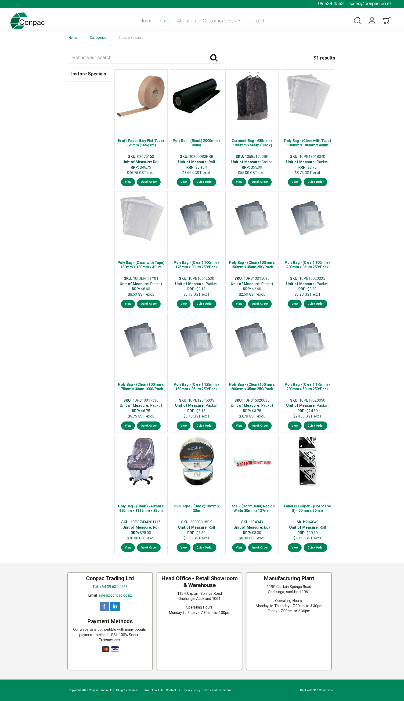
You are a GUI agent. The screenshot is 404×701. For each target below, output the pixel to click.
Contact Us (173, 690)
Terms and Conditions (217, 690)
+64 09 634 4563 (113, 586)
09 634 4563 (331, 3)
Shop (164, 21)
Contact (256, 21)
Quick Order (149, 182)
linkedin (115, 606)
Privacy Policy (191, 690)
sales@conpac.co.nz (371, 3)
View (128, 182)
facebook (104, 606)
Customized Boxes (222, 21)
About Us (186, 21)
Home (146, 21)
